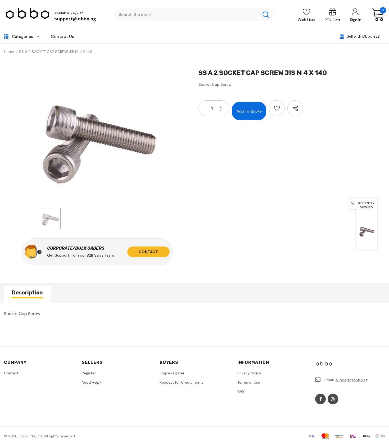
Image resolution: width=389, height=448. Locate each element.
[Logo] (28, 15)
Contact (148, 251)
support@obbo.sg (75, 19)
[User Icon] (355, 11)
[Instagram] (333, 399)
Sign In (355, 19)
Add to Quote (249, 111)
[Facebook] (320, 399)
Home (9, 51)
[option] (97, 136)
